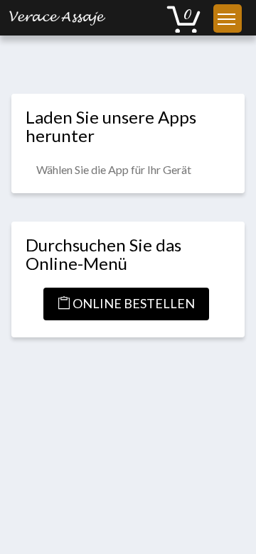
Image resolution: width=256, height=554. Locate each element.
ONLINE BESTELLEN (132, 303)
